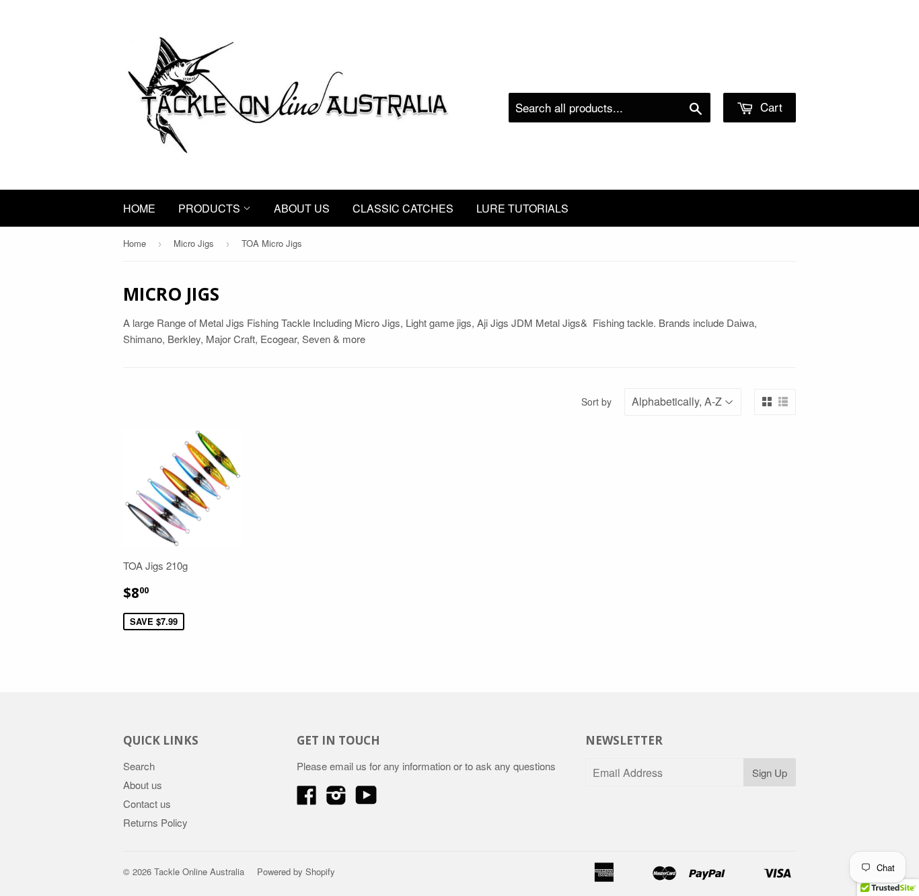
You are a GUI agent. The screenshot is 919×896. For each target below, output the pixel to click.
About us (302, 208)
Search (139, 766)
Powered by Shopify (296, 871)
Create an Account (758, 76)
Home (139, 208)
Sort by (596, 401)
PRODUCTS (210, 208)
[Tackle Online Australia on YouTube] (366, 799)
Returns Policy (155, 822)
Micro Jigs (194, 243)
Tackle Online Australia (199, 871)
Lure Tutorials (522, 208)
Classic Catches (403, 208)
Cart (769, 106)
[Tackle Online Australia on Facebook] (307, 799)
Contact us (147, 803)
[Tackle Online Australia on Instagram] (336, 799)
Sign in (685, 76)
